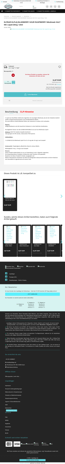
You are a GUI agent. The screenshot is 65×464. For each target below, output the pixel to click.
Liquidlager (12, 273)
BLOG (6, 433)
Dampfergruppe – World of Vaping (17, 280)
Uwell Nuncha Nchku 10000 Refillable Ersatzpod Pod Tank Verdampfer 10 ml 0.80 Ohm (9, 245)
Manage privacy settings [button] (32, 460)
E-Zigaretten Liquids (28, 11)
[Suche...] (34, 6)
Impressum (8, 385)
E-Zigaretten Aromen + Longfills (46, 11)
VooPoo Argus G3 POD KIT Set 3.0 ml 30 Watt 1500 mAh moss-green (10, 199)
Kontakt (5, 1)
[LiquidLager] (8, 6)
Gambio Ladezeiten (25, 463)
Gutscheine (8, 426)
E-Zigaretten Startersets (12, 11)
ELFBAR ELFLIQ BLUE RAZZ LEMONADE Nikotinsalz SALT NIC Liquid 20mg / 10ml (38, 245)
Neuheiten (42, 324)
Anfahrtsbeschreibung (12, 367)
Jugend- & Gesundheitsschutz (12, 401)
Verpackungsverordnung (11, 398)
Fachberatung (59, 1)
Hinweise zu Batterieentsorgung (13, 395)
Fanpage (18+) (13, 277)
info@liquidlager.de (11, 362)
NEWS (6, 420)
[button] (51, 7)
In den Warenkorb (32, 94)
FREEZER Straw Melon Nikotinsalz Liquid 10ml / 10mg (24, 245)
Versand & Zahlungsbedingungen (13, 388)
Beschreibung (11, 112)
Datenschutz (8, 408)
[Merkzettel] (55, 7)
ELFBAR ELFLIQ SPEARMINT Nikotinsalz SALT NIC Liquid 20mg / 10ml (52, 245)
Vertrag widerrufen (11, 410)
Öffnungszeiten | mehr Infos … (13, 376)
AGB (6, 404)
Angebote (49, 324)
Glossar (7, 430)
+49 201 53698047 (10, 359)
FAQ (6, 417)
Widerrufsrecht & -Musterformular (13, 392)
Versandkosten (48, 451)
